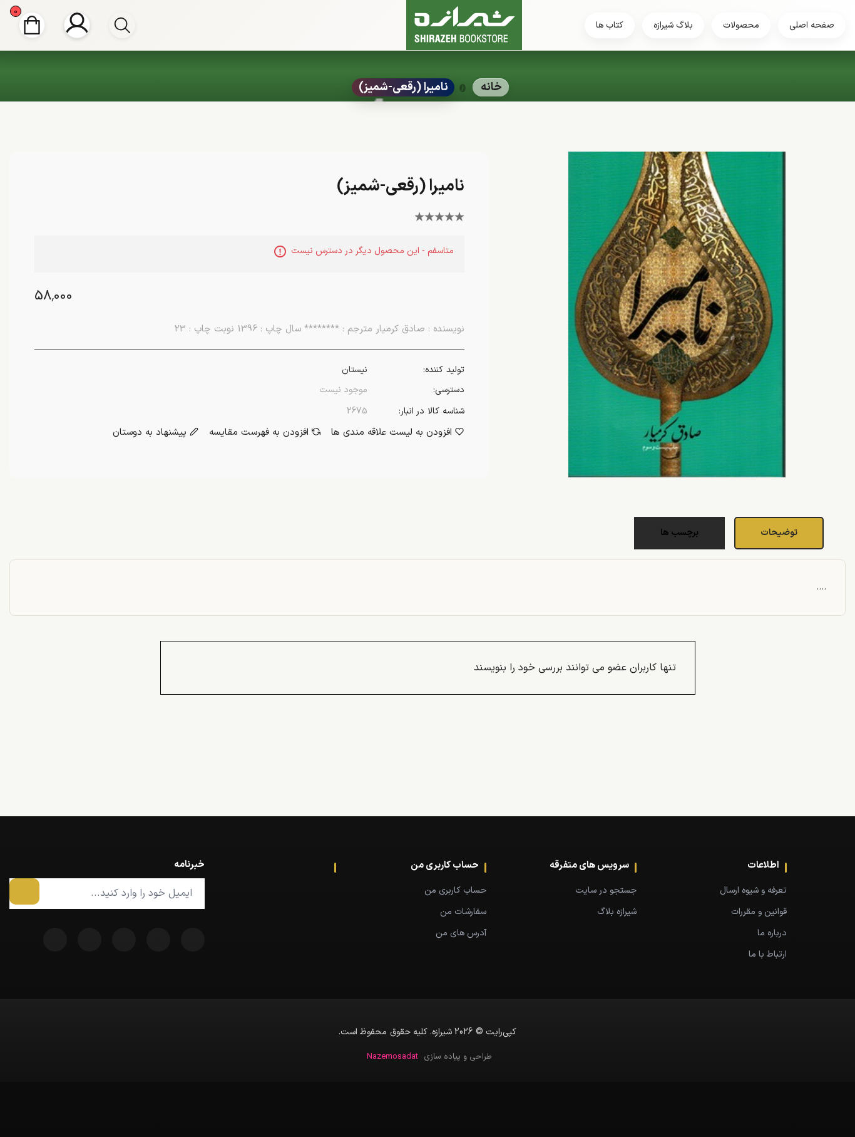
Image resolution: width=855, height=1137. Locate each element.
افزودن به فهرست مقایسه (259, 433)
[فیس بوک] (193, 940)
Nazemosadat (392, 1057)
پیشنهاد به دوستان (150, 433)
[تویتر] (158, 940)
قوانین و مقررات (759, 911)
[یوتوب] (89, 940)
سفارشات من (463, 911)
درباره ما (772, 933)
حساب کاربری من (455, 890)
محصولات (741, 25)
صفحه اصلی (811, 25)
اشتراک (24, 891)
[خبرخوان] (124, 940)
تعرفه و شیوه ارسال (753, 890)
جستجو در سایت (606, 890)
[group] (122, 25)
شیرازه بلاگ (617, 911)
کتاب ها (609, 25)
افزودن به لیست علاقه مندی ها (391, 433)
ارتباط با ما (768, 954)
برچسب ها (679, 532)
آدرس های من (461, 933)
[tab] (780, 533)
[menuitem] (730, 890)
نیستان (354, 369)
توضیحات (778, 532)
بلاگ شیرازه (673, 25)
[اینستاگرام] (55, 940)
